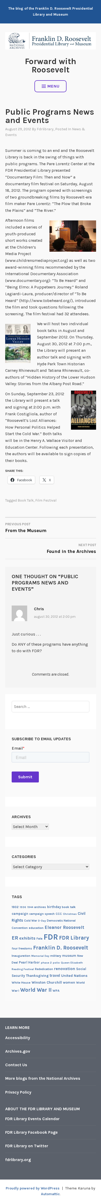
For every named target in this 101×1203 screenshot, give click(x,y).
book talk (26, 500)
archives (40, 907)
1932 (15, 907)
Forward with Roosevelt (50, 66)
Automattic (50, 1194)
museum (69, 956)
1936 (23, 907)
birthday (54, 907)
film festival (45, 500)
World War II (36, 990)
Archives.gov (17, 1051)
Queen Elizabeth (72, 962)
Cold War (30, 920)
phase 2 (46, 962)
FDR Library (74, 937)
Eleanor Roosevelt (64, 927)
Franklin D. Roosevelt (60, 947)
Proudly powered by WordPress (33, 1188)
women (69, 982)
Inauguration (21, 956)
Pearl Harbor (29, 962)
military (55, 956)
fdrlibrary (45, 129)
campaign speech (42, 914)
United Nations (74, 975)
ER (15, 938)
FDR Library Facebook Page (31, 1132)
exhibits (27, 938)
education (36, 928)
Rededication (44, 969)
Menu (53, 86)
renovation (64, 968)
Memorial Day (40, 956)
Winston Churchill (47, 982)
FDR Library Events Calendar (32, 1118)
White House (21, 982)
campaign (20, 914)
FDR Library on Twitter (26, 1145)
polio (56, 962)
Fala (39, 938)
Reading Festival (23, 969)
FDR (51, 937)
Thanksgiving (37, 976)
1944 (30, 907)
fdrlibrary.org (18, 1159)
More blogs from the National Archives (42, 1078)
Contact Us (16, 1064)
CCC (59, 914)
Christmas (70, 914)
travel (55, 975)
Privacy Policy (18, 1092)
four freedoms (22, 948)
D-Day (42, 920)
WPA (56, 990)
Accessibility (17, 1037)
